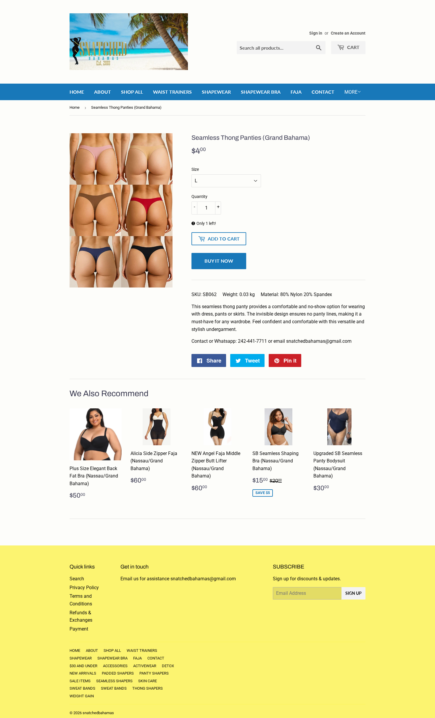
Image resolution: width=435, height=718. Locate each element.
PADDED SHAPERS (118, 673)
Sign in (315, 33)
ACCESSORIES (115, 666)
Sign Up (353, 593)
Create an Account (348, 33)
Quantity (199, 196)
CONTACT (323, 92)
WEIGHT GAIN (82, 696)
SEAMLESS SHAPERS (114, 681)
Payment (79, 629)
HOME (77, 92)
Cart (353, 47)
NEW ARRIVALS (83, 673)
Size (195, 169)
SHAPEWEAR (216, 92)
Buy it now (218, 261)
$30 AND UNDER (83, 666)
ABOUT (102, 92)
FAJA (296, 92)
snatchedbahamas (98, 713)
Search (77, 578)
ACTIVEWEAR (144, 666)
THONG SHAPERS (147, 688)
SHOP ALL (132, 92)
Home (75, 107)
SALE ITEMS (80, 681)
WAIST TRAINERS (172, 92)
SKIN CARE (147, 681)
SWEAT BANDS (82, 688)
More (350, 92)
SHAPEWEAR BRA (261, 92)
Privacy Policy (84, 587)
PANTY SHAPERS (154, 673)
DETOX (168, 666)
